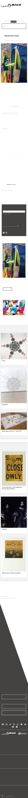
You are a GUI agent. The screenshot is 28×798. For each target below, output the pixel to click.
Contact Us (6, 792)
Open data (4, 754)
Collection (11, 11)
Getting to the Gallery (9, 788)
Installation (5, 128)
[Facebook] (4, 225)
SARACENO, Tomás (7, 399)
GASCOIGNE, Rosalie (7, 483)
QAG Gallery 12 (13, 105)
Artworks (5, 16)
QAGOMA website (6, 755)
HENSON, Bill (5, 523)
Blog (16, 754)
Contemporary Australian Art (9, 112)
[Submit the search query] (3, 26)
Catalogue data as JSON (9, 218)
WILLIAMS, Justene (11, 40)
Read (7, 281)
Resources (20, 21)
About (16, 755)
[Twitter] (6, 225)
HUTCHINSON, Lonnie (7, 355)
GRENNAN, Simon (6, 567)
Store (3, 757)
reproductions (5, 588)
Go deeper (22, 16)
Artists (13, 16)
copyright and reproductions (9, 590)
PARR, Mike (5, 425)
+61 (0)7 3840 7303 (9, 790)
